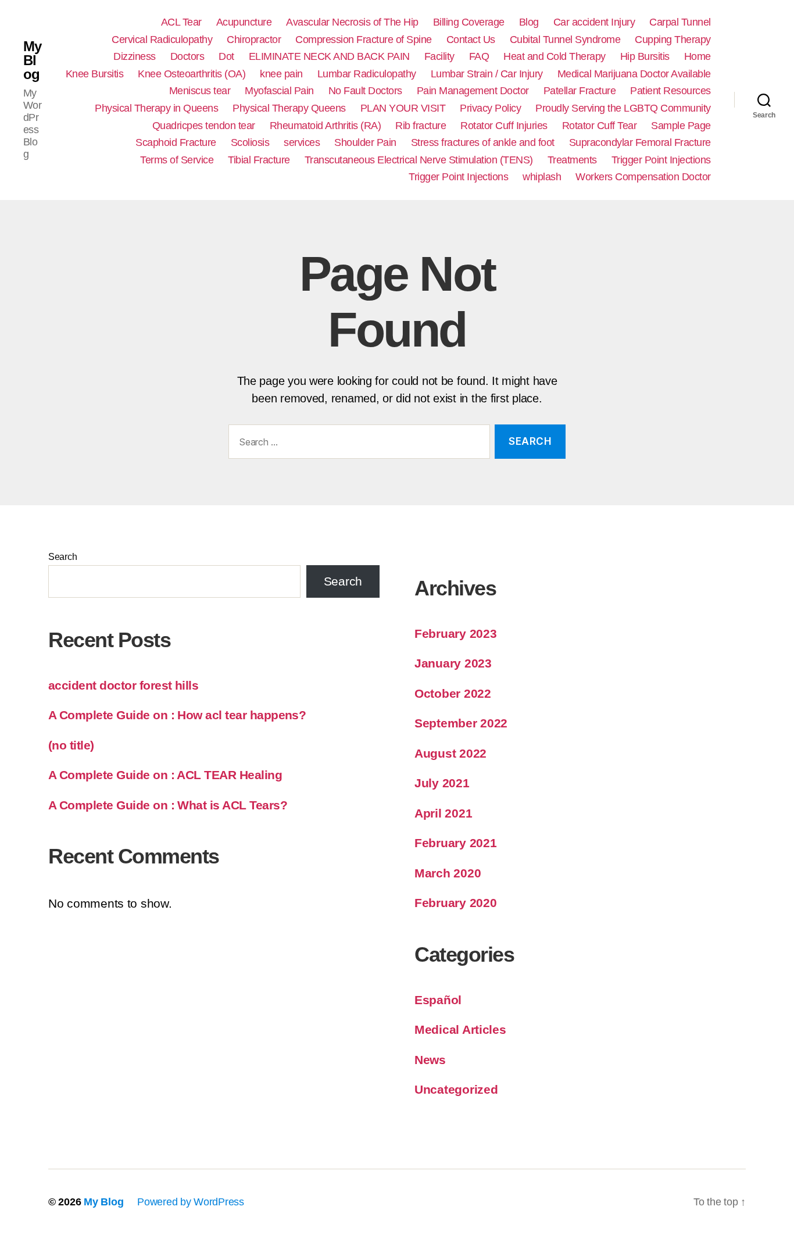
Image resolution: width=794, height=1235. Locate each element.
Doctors (187, 56)
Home (697, 56)
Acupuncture (244, 22)
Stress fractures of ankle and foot (483, 142)
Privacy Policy (490, 108)
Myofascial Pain (279, 91)
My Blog (32, 60)
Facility (439, 56)
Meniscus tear (200, 91)
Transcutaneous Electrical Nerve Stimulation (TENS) (419, 160)
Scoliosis (250, 142)
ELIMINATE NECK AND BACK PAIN (329, 56)
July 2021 (442, 783)
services (302, 142)
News (430, 1059)
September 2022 (460, 723)
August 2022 (450, 753)
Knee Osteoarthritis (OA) (191, 74)
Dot (226, 56)
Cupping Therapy (673, 39)
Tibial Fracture (259, 160)
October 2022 (452, 693)
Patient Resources (670, 91)
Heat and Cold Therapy (554, 56)
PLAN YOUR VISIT (403, 108)
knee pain (281, 74)
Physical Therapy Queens (289, 108)
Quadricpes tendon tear (203, 125)
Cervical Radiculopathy (162, 39)
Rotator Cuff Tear (599, 125)
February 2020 (455, 902)
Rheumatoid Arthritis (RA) (325, 125)
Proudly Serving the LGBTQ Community (623, 108)
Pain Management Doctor (473, 91)
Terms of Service (176, 160)
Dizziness (134, 56)
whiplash (542, 177)
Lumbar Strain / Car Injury (487, 74)
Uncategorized (456, 1089)
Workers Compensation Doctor (643, 177)
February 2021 (455, 842)
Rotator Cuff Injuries (504, 125)
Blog (529, 22)
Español (438, 999)
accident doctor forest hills (123, 685)
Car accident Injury (594, 22)
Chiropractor (254, 39)
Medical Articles (460, 1029)
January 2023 (453, 663)
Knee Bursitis (95, 74)
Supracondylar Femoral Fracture (640, 142)
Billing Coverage (469, 22)
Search (62, 557)
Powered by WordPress (190, 1202)
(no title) (71, 745)
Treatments (572, 160)
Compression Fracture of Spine (363, 39)
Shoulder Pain (365, 142)
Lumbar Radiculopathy (366, 74)
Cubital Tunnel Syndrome (565, 39)
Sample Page (681, 125)
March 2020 (447, 873)
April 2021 (443, 813)
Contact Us (470, 39)
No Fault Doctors (365, 91)
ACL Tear (181, 22)
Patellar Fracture (579, 91)
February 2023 (455, 633)
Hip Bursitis (645, 56)
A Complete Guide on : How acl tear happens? (177, 715)
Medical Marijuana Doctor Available (634, 74)
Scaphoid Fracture (175, 142)
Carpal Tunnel (680, 22)
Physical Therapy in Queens (156, 108)
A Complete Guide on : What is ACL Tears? (167, 805)
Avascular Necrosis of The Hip (352, 22)
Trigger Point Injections (661, 160)
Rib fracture (420, 125)
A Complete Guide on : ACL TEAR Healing (165, 774)
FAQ (479, 56)
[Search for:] (357, 443)
